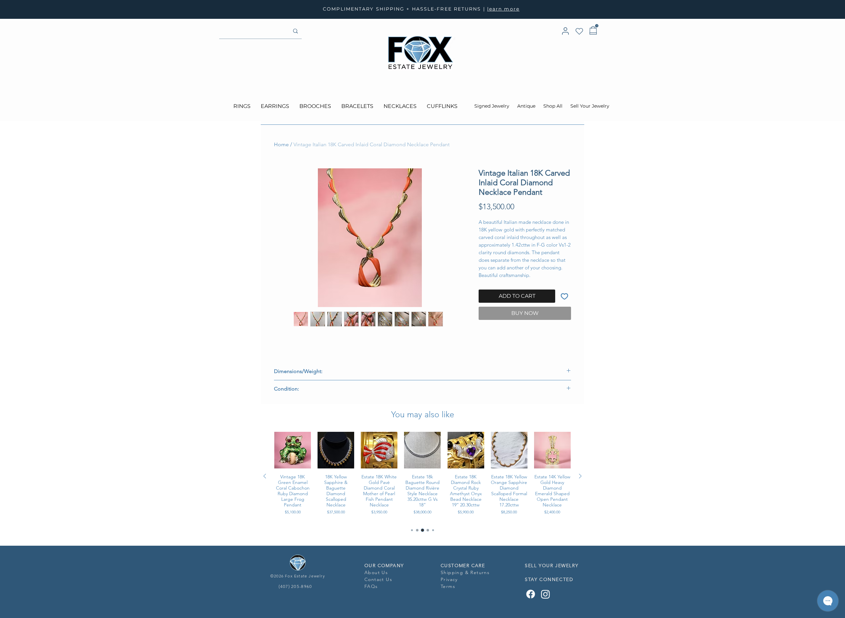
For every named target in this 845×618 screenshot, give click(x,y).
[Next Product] (580, 476)
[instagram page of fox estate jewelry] (545, 594)
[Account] (565, 31)
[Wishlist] (579, 31)
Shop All (552, 106)
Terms (448, 586)
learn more (503, 9)
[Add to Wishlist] (564, 296)
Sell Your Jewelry (589, 106)
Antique (527, 106)
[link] (596, 25)
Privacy (450, 579)
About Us (376, 572)
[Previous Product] (265, 476)
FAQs (371, 586)
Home (281, 144)
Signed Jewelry (491, 106)
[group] (422, 476)
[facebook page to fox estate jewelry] (530, 594)
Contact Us (378, 579)
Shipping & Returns (465, 572)
